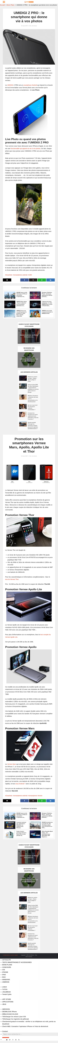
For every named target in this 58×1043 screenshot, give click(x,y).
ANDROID (5, 982)
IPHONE (5, 972)
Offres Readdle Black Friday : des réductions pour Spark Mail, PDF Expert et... (47, 834)
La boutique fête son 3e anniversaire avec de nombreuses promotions (27, 954)
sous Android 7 (20, 784)
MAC (4, 977)
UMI (30, 275)
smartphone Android (30, 85)
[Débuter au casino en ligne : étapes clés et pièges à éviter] (23, 378)
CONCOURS (6, 967)
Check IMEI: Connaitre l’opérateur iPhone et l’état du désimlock (25, 1026)
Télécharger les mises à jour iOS (14, 1016)
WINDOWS (6, 979)
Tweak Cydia (6, 994)
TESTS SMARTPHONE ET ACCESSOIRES (17, 962)
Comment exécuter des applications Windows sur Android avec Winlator (21, 825)
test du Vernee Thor (12, 579)
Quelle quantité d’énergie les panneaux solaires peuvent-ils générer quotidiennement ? (33, 425)
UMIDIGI (10, 85)
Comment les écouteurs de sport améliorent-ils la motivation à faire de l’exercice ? (33, 416)
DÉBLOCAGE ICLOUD (10, 1014)
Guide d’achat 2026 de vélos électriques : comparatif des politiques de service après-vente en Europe (33, 388)
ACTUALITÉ (6, 960)
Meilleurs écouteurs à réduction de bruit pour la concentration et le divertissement (33, 398)
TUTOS (4, 989)
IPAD (4, 974)
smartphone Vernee (35, 795)
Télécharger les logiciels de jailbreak (15, 1019)
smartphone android (20, 275)
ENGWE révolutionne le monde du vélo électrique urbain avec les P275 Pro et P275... (47, 825)
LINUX (4, 987)
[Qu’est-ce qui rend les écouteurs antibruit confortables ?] (23, 406)
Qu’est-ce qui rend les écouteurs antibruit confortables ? (32, 407)
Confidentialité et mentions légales (10, 955)
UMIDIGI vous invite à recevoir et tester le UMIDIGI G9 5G (47, 312)
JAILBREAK (6, 992)
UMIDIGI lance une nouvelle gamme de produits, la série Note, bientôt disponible (21, 313)
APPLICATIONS (7, 1002)
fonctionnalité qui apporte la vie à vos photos (25, 148)
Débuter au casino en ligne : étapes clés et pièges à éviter (32, 379)
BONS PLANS (7, 965)
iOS (3, 969)
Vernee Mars (11, 764)
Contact (5, 1031)
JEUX (4, 1004)
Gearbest (9, 275)
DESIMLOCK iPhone (9, 1011)
